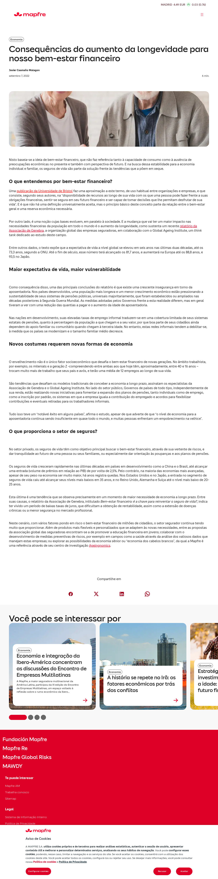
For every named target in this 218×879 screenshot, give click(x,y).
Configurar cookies (38, 871)
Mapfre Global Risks (27, 757)
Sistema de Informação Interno (26, 817)
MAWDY (12, 766)
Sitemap (10, 798)
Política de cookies (44, 861)
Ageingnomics (99, 545)
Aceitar (184, 871)
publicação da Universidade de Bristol (45, 191)
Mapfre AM (12, 786)
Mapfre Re (15, 748)
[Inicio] (15, 14)
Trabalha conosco (17, 792)
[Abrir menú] (202, 15)
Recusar (162, 871)
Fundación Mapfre (25, 739)
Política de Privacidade (20, 823)
